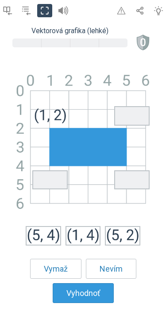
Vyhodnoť (83, 293)
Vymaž (56, 268)
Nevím (111, 268)
